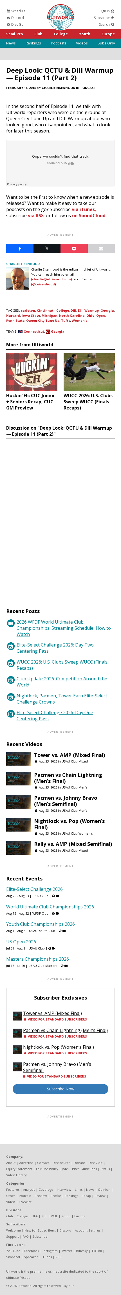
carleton (28, 310)
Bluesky (82, 1251)
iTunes (47, 1257)
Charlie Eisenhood (58, 88)
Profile (56, 1196)
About (10, 1163)
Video (10, 1202)
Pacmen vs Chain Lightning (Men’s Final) (68, 777)
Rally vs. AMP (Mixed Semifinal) (73, 844)
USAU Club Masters (42, 965)
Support (12, 1236)
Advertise (26, 1163)
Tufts (65, 320)
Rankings (33, 43)
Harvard (13, 315)
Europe (108, 33)
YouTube (13, 1251)
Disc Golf (18, 24)
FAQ (26, 1236)
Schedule (18, 11)
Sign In (105, 11)
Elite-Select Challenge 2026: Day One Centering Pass (55, 715)
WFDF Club (40, 913)
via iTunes (83, 209)
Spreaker (31, 1257)
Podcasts (58, 43)
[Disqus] (60, 518)
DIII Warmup (88, 310)
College (61, 33)
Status (105, 1169)
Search (105, 24)
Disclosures (61, 1163)
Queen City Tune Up (42, 320)
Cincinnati (46, 310)
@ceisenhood (43, 284)
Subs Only (106, 43)
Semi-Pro (14, 33)
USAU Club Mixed (75, 761)
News (11, 43)
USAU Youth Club (42, 931)
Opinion (104, 1189)
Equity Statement (19, 1169)
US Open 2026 (21, 942)
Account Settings (87, 1230)
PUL (44, 1216)
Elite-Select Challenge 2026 (34, 889)
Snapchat (13, 1257)
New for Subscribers (40, 1230)
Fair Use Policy (47, 1169)
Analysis (29, 1189)
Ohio (90, 315)
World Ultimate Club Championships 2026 (50, 907)
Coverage (46, 1189)
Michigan (49, 315)
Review (100, 1196)
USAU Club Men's (74, 787)
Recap (86, 1196)
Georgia (107, 310)
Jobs (65, 1169)
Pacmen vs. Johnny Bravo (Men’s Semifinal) (65, 800)
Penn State (15, 320)
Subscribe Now (60, 1089)
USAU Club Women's (77, 833)
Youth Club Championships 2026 (40, 924)
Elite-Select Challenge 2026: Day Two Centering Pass (55, 648)
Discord (17, 17)
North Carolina (72, 315)
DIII (73, 310)
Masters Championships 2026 (37, 959)
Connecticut (34, 331)
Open (100, 315)
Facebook (31, 1251)
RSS (58, 1257)
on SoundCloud (89, 215)
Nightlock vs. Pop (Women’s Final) (69, 824)
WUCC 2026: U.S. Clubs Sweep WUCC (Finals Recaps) (62, 665)
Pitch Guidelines (84, 1169)
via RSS (36, 215)
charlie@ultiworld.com (51, 279)
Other (10, 1196)
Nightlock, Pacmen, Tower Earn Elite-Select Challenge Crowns (62, 699)
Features (12, 1189)
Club (38, 33)
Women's (79, 320)
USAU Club (40, 896)
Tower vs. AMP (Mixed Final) (69, 755)
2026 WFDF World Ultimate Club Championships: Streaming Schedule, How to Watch (64, 628)
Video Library (16, 1175)
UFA (35, 1216)
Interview (64, 1189)
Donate (79, 1163)
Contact (43, 1163)
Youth (84, 33)
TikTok (96, 1251)
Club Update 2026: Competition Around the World (62, 682)
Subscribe (102, 17)
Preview (41, 1196)
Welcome (13, 1230)
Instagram (50, 1251)
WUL (54, 1216)
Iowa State (31, 315)
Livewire (25, 1202)
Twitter (66, 1251)
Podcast (88, 88)
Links (78, 1189)
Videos (82, 43)
